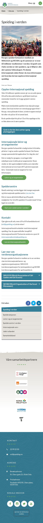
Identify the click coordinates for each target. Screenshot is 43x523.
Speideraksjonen (9, 315)
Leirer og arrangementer (14, 177)
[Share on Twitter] (33, 303)
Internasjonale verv (10, 327)
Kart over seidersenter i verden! (17, 208)
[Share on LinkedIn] (38, 303)
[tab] (22, 131)
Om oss (11, 11)
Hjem (3, 11)
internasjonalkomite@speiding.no (14, 237)
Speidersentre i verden (12, 323)
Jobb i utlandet (8, 331)
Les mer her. (30, 193)
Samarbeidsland (9, 335)
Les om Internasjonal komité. (15, 242)
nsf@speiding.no (8, 224)
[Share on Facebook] (28, 303)
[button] (21, 131)
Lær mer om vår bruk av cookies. (21, 513)
